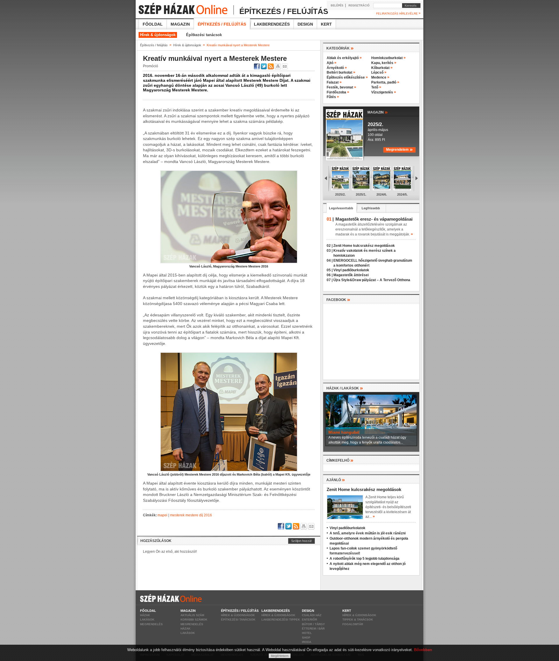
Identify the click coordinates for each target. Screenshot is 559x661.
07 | (329, 280)
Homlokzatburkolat (388, 58)
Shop (306, 637)
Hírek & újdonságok (158, 35)
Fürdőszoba (338, 92)
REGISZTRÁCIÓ (359, 5)
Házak (145, 615)
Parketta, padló (385, 82)
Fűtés (333, 97)
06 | (329, 275)
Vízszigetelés (383, 92)
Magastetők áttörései (351, 275)
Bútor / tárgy (313, 624)
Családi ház (311, 615)
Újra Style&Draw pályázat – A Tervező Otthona (371, 280)
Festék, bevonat (341, 87)
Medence (380, 77)
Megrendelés (151, 624)
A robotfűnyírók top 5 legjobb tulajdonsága (364, 559)
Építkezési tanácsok (204, 35)
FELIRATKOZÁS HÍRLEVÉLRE (398, 13)
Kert (326, 24)
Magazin (180, 24)
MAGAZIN (377, 112)
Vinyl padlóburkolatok (351, 270)
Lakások (147, 619)
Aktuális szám (192, 615)
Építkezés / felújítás (222, 24)
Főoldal (153, 24)
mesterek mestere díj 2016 (191, 515)
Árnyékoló (337, 68)
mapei (162, 515)
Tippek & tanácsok (357, 619)
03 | (329, 251)
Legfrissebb (371, 208)
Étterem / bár (313, 628)
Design (305, 24)
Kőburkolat (381, 68)
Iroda (306, 642)
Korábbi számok (194, 619)
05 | (329, 270)
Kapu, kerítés (383, 63)
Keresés (409, 5)
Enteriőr (309, 619)
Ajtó (331, 63)
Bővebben (423, 650)
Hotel (307, 633)
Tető (376, 87)
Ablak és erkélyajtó (344, 58)
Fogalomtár (352, 624)
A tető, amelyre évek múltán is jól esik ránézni (368, 533)
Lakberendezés (272, 24)
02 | (329, 246)
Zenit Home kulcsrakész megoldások (364, 246)
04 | (329, 260)
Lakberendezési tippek (280, 619)
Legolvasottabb (341, 208)
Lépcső (378, 72)
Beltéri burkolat (341, 72)
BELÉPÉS (337, 5)
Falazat (334, 82)
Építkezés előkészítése (347, 77)
